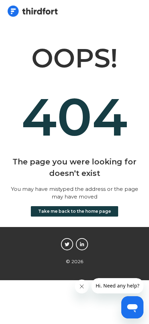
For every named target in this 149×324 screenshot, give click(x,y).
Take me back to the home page (74, 211)
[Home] (33, 14)
